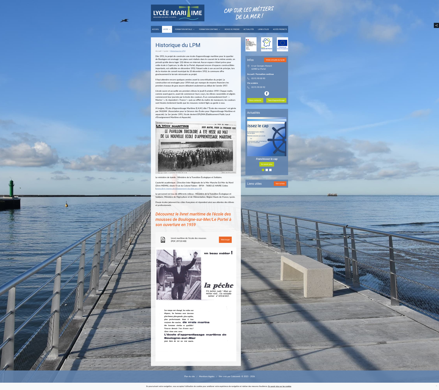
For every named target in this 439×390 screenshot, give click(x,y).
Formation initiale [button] (183, 29)
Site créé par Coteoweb (229, 376)
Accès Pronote (280, 29)
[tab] (263, 170)
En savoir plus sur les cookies (279, 386)
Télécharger (225, 240)
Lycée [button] (165, 29)
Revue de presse (232, 29)
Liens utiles (263, 29)
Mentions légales (206, 376)
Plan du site (189, 376)
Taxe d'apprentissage (276, 100)
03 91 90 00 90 (258, 78)
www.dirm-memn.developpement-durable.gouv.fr (178, 189)
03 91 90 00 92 (258, 87)
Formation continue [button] (208, 29)
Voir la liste (280, 184)
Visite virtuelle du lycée (275, 60)
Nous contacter (255, 100)
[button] (436, 25)
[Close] (436, 386)
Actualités (249, 29)
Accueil (155, 29)
